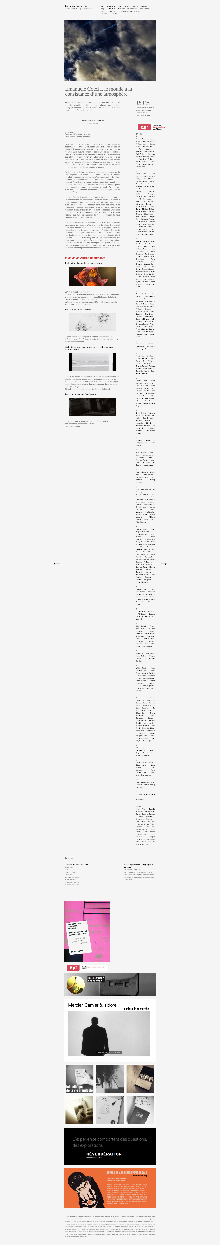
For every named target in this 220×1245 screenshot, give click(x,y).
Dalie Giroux (149, 383)
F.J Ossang (142, 614)
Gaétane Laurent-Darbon (146, 824)
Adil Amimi (140, 154)
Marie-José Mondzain (144, 564)
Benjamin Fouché (142, 371)
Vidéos (103, 11)
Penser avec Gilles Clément (78, 309)
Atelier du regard (126, 11)
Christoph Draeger (142, 324)
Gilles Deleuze (141, 304)
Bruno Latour (140, 502)
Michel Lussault (141, 522)
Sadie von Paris (142, 844)
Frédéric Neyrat (141, 597)
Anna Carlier (149, 244)
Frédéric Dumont (142, 329)
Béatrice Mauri (141, 549)
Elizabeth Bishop (148, 209)
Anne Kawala (148, 475)
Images (103, 9)
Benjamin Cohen (142, 271)
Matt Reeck (142, 676)
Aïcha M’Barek (148, 179)
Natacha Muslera (142, 582)
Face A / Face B (113, 11)
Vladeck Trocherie (142, 755)
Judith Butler (148, 234)
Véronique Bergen (143, 204)
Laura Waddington (142, 782)
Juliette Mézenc (148, 552)
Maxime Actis (141, 139)
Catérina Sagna (141, 703)
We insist (140, 787)
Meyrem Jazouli (142, 460)
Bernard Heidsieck (143, 420)
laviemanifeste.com (76, 6)
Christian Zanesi (142, 794)
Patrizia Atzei (140, 167)
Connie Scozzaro (148, 705)
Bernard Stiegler (142, 738)
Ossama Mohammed (144, 562)
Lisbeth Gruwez (143, 396)
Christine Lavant (141, 507)
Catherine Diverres (142, 319)
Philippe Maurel (145, 547)
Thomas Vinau (146, 775)
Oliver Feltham (148, 361)
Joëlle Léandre (149, 512)
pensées (145, 107)
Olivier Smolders (148, 728)
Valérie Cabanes (142, 241)
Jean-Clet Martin (149, 542)
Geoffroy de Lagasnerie (144, 492)
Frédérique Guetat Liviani (146, 401)
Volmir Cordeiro (148, 279)
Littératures (112, 9)
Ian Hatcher (146, 415)
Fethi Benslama (149, 196)
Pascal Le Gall (141, 514)
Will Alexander (145, 149)
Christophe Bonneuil (148, 219)
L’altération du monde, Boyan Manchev (83, 263)
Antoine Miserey (148, 559)
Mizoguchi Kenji (142, 477)
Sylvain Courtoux (142, 282)
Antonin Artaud (141, 161)
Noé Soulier (140, 731)
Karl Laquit (149, 499)
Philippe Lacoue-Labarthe (145, 489)
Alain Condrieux (143, 277)
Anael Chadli (149, 811)
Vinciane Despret (142, 311)
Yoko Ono (151, 611)
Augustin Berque (142, 206)
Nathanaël (149, 594)
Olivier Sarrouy (141, 713)
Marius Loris (148, 519)
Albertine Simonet (142, 725)
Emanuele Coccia (146, 110)
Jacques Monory (142, 567)
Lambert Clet (148, 264)
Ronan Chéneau (143, 256)
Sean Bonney (141, 211)
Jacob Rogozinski (148, 686)
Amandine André (145, 159)
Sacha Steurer (149, 736)
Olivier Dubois (148, 326)
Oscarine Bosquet (149, 224)
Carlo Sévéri (141, 720)
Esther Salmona (142, 708)
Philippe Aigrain (141, 144)
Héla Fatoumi (142, 358)
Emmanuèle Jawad (144, 457)
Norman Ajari (148, 141)
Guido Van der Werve (144, 762)
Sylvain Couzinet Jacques (145, 814)
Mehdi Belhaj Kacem (144, 201)
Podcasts (127, 6)
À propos (137, 11)
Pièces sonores (132, 9)
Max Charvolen (149, 254)
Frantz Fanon (140, 356)
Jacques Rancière (148, 673)
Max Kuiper (151, 822)
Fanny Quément (141, 656)
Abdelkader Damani (143, 294)
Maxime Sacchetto (143, 698)
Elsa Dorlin (149, 321)
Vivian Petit (140, 636)
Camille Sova (150, 731)
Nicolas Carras (141, 246)
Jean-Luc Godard (142, 386)
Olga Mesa (140, 554)
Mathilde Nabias (142, 589)
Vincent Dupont (148, 332)
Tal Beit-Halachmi (145, 199)
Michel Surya (146, 741)
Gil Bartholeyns (141, 181)
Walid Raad (141, 668)
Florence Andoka (149, 156)
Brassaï (152, 229)
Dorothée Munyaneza (144, 580)
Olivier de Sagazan (144, 700)
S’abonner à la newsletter (109, 14)
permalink (147, 115)
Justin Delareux (143, 299)
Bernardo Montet (143, 572)
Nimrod (146, 599)
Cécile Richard (148, 678)
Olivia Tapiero (141, 748)
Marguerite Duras (142, 334)
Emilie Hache (141, 413)
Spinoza (141, 733)
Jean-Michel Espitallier (144, 346)
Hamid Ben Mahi (142, 534)
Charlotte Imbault (143, 440)
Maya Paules (142, 834)
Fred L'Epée (140, 344)
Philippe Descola (143, 309)
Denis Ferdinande (143, 363)
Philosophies (144, 9)
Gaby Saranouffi (147, 710)
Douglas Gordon (149, 388)
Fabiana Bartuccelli (148, 184)
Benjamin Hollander (143, 425)
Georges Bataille (143, 186)
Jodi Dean (149, 296)
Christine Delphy (148, 306)
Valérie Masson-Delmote (146, 544)
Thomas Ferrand (141, 366)
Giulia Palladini (141, 626)
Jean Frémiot (140, 822)
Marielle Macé (141, 529)
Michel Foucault (148, 368)
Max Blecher (141, 216)
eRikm (151, 344)
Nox (143, 602)
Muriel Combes (149, 274)
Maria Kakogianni (142, 472)
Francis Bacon (141, 174)
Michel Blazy (149, 214)
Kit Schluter (149, 718)
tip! (144, 127)
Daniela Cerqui (141, 266)
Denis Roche (141, 681)
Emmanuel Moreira (141, 112)
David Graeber (150, 393)
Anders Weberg (149, 785)
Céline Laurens (148, 504)
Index (102, 6)
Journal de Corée (80, 864)
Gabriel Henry (148, 418)
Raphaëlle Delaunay (144, 301)
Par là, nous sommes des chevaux (80, 394)
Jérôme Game (141, 381)
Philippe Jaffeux (142, 452)
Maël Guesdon (143, 403)
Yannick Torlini (148, 753)
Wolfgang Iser (141, 443)
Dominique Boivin (145, 227)
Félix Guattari (150, 398)
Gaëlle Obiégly (141, 611)
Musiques (121, 9)
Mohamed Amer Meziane (145, 151)
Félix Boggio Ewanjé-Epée (145, 349)
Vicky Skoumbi (148, 723)
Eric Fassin (151, 356)
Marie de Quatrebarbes (144, 653)
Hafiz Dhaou (149, 314)
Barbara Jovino (148, 465)
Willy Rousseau (142, 688)
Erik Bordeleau (143, 222)
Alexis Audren (148, 164)
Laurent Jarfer (148, 455)
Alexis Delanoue (145, 816)
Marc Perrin (149, 634)
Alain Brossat (142, 232)
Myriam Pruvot (147, 646)
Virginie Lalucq (142, 494)
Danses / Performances (140, 6)
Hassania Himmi (143, 423)
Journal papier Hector (114, 6)
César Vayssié (141, 765)
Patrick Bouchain (142, 229)
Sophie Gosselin (143, 391)
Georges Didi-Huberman (144, 316)
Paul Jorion (146, 462)
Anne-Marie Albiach (148, 146)
